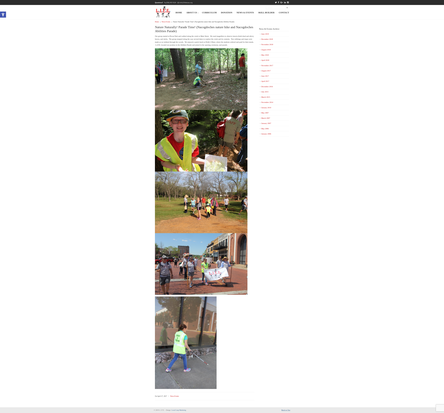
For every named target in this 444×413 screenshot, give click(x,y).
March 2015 (265, 97)
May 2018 (265, 55)
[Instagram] (288, 2)
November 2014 (267, 102)
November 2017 (267, 65)
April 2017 (265, 81)
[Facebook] (279, 2)
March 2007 (265, 118)
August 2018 (266, 50)
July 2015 (264, 92)
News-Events (166, 22)
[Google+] (281, 2)
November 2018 (267, 44)
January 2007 (266, 123)
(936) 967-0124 (171, 2)
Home (157, 22)
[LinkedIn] (285, 2)
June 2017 (265, 76)
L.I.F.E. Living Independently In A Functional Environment (163, 12)
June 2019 (265, 34)
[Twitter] (275, 2)
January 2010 (266, 108)
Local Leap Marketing (178, 410)
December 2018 (267, 39)
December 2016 (267, 87)
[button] (3, 15)
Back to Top (285, 410)
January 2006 (266, 134)
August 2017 (266, 71)
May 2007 (265, 113)
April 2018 (265, 60)
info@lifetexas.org (186, 2)
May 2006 (265, 129)
